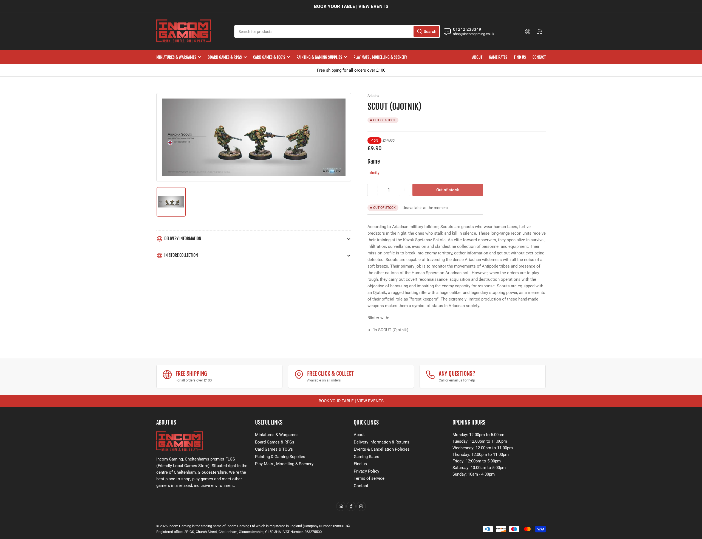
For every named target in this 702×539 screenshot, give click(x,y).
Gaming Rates (366, 456)
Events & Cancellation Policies (382, 449)
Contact (539, 57)
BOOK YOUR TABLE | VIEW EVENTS (351, 6)
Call (442, 380)
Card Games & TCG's (269, 57)
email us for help (462, 380)
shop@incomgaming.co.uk (473, 34)
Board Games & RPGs (225, 57)
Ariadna (373, 96)
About (477, 57)
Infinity (373, 172)
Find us (520, 57)
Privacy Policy (366, 471)
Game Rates (498, 57)
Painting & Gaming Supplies (319, 57)
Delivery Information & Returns (381, 442)
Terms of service (369, 478)
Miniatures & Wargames (176, 57)
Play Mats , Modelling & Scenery (380, 57)
